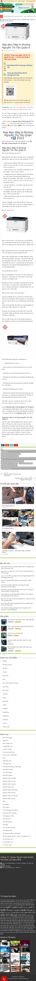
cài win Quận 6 (26, 901)
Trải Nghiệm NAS (7, 830)
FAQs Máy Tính (7, 761)
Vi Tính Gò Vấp (7, 845)
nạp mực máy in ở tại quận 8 (9, 463)
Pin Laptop (6, 804)
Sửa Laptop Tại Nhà (8, 816)
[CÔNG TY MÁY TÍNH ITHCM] (18, 6)
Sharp (4, 705)
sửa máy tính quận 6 (12, 918)
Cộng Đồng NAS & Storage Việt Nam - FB (19, 66)
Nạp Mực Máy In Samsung (10, 795)
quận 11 (3, 912)
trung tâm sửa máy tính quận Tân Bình (16, 929)
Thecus (5, 723)
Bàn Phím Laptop (7, 737)
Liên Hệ (11, 413)
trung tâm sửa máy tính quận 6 (18, 929)
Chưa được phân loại (8, 752)
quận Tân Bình (20, 915)
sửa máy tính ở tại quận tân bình (23, 922)
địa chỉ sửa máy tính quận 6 (27, 930)
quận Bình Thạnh (18, 912)
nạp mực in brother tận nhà (15, 401)
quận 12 (9, 912)
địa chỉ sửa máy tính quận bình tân (8, 932)
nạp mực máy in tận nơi (12, 141)
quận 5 (31, 907)
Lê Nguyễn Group (11, 411)
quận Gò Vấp (6, 915)
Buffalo (5, 661)
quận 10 (32, 910)
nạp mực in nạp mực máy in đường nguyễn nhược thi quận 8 (18, 458)
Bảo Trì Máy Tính (7, 743)
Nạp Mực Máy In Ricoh (9, 792)
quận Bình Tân (29, 912)
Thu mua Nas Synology (9, 827)
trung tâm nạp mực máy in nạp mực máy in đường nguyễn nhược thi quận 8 (18, 468)
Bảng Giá (5, 740)
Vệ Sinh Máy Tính (8, 839)
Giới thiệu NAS (7, 763)
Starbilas (5, 708)
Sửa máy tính (6, 819)
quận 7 (11, 910)
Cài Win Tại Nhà (7, 749)
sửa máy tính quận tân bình (24, 920)
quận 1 (9, 907)
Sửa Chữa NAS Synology (10, 813)
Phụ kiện (5, 694)
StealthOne (6, 712)
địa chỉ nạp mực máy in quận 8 (10, 456)
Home (3, 19)
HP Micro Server (7, 664)
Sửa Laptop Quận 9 (8, 528)
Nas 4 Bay (5, 690)
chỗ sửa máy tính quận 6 (7, 900)
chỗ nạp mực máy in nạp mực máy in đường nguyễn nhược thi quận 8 (18, 451)
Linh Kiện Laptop (7, 772)
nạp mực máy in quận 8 (17, 171)
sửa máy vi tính (24, 923)
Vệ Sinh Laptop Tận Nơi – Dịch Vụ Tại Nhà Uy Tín (16, 836)
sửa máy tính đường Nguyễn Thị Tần (23, 159)
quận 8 (18, 910)
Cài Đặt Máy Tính (7, 746)
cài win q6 (18, 901)
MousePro (5, 675)
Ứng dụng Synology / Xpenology (11, 833)
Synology (5, 719)
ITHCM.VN (21, 976)
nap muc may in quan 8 (26, 463)
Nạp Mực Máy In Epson (9, 784)
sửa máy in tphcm (14, 165)
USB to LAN (6, 727)
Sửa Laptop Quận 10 (8, 506)
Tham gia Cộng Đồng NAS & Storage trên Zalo (17, 74)
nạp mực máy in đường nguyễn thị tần (12, 461)
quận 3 (22, 907)
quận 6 (4, 909)
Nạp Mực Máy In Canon (9, 781)
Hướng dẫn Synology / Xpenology (12, 766)
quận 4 (26, 907)
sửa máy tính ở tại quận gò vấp (10, 924)
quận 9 (24, 910)
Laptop (4, 672)
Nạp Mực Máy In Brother (9, 778)
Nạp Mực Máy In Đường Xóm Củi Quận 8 (12, 474)
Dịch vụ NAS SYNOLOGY (10, 755)
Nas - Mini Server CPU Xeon (10, 683)
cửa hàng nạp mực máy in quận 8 (11, 453)
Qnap (4, 697)
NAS (4, 679)
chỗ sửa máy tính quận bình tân (22, 900)
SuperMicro (6, 716)
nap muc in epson (19, 403)
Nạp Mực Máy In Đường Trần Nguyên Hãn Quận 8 (23, 478)
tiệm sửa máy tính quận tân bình (22, 927)
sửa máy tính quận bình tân (24, 918)
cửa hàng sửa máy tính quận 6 (23, 903)
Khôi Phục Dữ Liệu (8, 769)
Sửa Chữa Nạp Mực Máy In (13, 19)
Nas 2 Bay (5, 686)
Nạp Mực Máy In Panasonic (10, 790)
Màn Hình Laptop (7, 775)
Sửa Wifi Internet (7, 821)
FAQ (4, 758)
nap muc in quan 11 (13, 180)
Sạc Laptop (6, 807)
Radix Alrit (5, 701)
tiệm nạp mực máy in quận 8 (9, 465)
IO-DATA (5, 668)
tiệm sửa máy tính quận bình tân (17, 925)
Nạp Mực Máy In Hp (8, 787)
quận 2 (16, 907)
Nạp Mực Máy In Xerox (9, 798)
